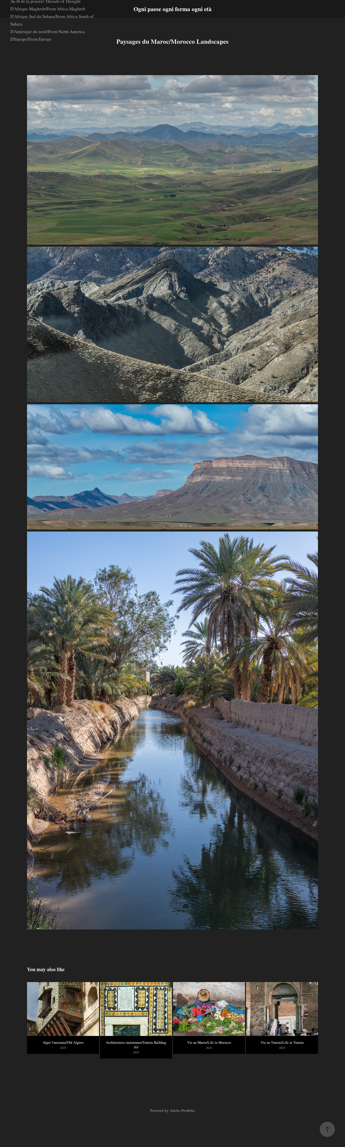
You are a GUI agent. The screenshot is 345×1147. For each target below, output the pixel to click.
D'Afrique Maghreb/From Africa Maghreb (47, 9)
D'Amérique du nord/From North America (47, 31)
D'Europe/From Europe (31, 39)
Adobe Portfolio (182, 1110)
